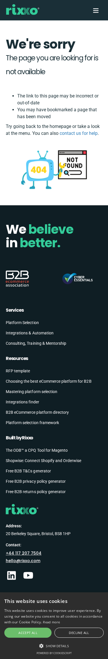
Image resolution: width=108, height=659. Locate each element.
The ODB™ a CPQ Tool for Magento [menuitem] (37, 450)
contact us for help (79, 133)
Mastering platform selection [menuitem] (31, 391)
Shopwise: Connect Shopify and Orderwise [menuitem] (43, 460)
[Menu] (95, 10)
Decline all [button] (79, 633)
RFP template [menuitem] (18, 371)
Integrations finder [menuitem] (22, 402)
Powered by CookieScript (54, 653)
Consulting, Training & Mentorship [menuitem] (36, 343)
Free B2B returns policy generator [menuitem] (36, 491)
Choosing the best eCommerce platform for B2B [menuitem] (49, 381)
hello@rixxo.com (23, 561)
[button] (54, 645)
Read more (51, 622)
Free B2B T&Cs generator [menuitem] (28, 471)
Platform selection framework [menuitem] (32, 422)
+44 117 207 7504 (23, 553)
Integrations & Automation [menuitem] (30, 333)
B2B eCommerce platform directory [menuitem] (37, 412)
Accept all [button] (27, 633)
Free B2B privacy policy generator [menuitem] (36, 481)
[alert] (54, 625)
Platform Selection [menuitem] (22, 322)
